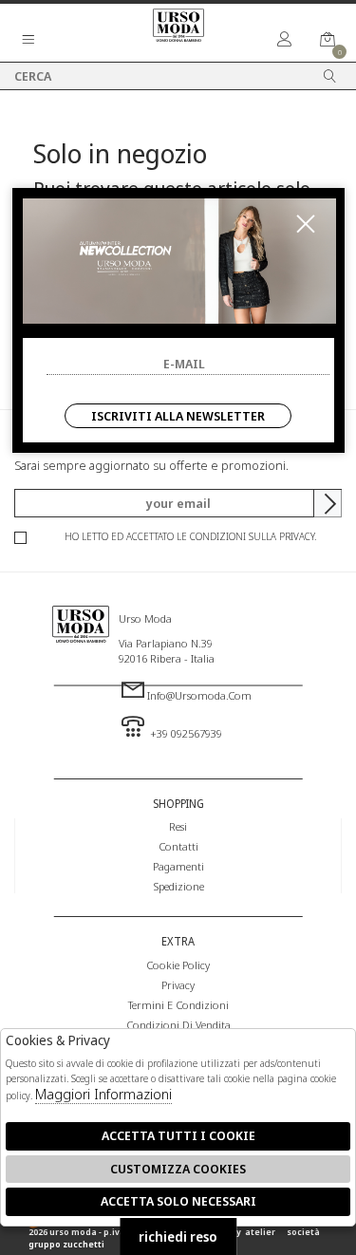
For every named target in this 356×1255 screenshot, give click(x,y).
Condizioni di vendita (178, 1024)
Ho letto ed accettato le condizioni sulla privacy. (190, 536)
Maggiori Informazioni (103, 1093)
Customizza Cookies (178, 1168)
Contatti (178, 845)
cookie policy (178, 964)
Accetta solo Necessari (178, 1200)
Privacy (178, 984)
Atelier (260, 1232)
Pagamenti (178, 865)
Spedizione (178, 885)
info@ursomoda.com (199, 694)
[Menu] (28, 40)
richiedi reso (178, 1236)
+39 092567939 (184, 732)
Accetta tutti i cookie (178, 1135)
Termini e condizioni (178, 1004)
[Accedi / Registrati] (285, 40)
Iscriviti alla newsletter (178, 415)
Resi (178, 826)
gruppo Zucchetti (66, 1244)
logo (80, 666)
